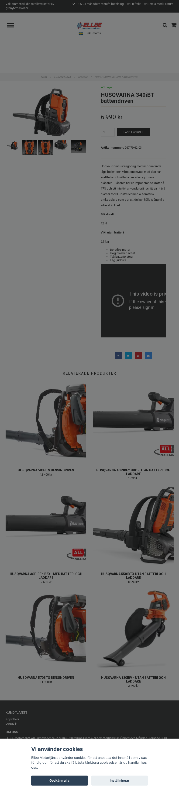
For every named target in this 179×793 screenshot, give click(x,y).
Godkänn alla (59, 780)
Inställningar (119, 780)
